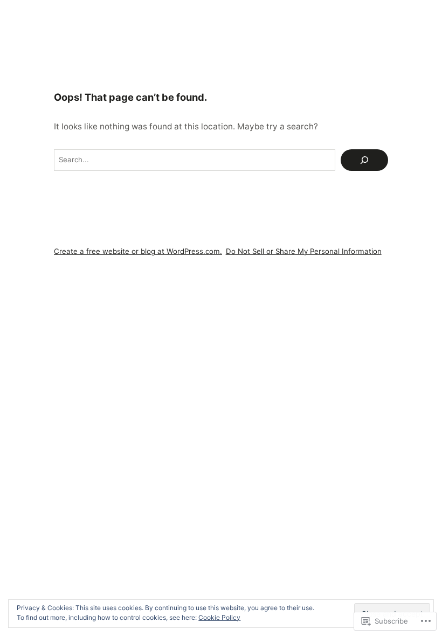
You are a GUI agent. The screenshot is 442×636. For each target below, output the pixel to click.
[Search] (364, 160)
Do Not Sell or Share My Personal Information (304, 251)
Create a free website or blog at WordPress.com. (138, 251)
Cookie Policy (219, 617)
